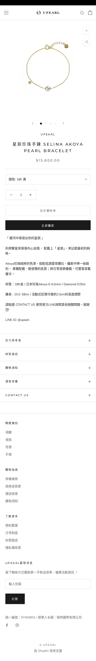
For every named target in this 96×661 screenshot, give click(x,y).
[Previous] (32, 123)
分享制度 (11, 533)
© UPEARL (48, 644)
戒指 (8, 440)
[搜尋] (82, 13)
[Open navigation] (6, 12)
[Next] (63, 123)
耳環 (8, 447)
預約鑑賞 (11, 525)
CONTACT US (17, 395)
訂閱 (15, 599)
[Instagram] (17, 625)
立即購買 (48, 225)
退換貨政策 (13, 486)
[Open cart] (90, 12)
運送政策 (11, 494)
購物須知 (11, 367)
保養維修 (11, 479)
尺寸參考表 (13, 340)
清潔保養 (11, 381)
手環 (8, 454)
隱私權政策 (13, 548)
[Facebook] (6, 625)
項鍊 (8, 432)
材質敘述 (11, 354)
